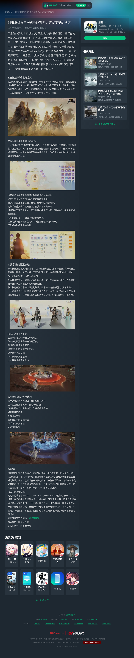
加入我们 (102, 639)
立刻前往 (81, 5)
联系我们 (87, 639)
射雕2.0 (8, 12)
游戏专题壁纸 (70, 615)
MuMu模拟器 (78, 624)
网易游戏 (37, 624)
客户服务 (39, 639)
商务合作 (95, 639)
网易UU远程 (106, 624)
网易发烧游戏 (92, 624)
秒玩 (105, 38)
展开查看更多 (41, 600)
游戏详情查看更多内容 (104, 124)
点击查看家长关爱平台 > (91, 643)
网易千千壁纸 (50, 624)
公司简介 (32, 639)
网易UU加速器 (64, 624)
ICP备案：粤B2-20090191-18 (67, 646)
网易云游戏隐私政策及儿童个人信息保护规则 (59, 639)
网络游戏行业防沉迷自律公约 (68, 643)
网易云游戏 (34, 518)
